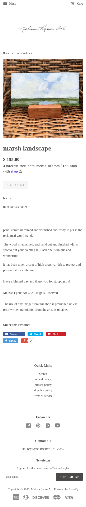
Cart (79, 3)
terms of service (43, 395)
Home (6, 53)
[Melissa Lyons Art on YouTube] (57, 426)
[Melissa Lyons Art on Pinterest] (38, 426)
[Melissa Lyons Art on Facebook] (28, 426)
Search (43, 373)
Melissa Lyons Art (41, 489)
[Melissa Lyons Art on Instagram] (48, 426)
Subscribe (70, 477)
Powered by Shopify (66, 489)
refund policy (43, 379)
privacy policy (43, 384)
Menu (12, 3)
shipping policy (43, 390)
